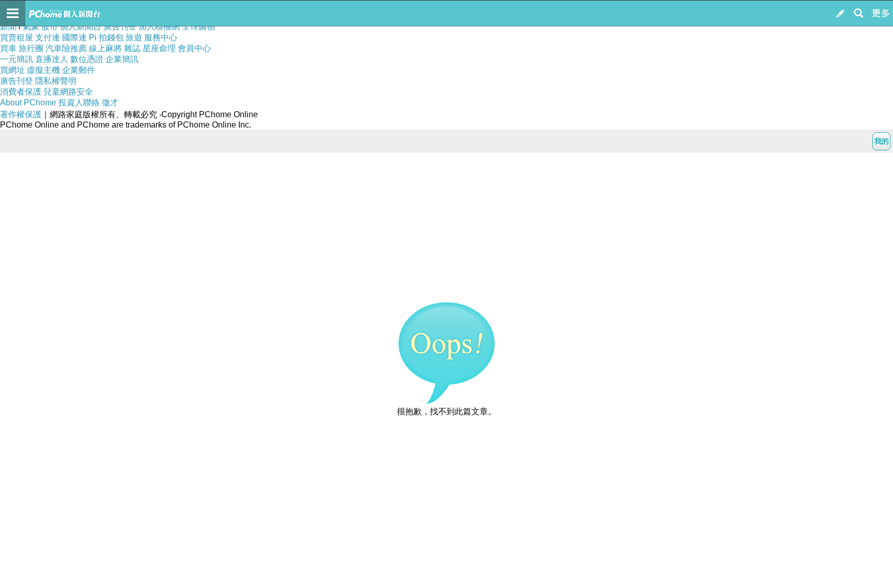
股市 (49, 26)
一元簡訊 (16, 59)
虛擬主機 (43, 70)
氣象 (31, 26)
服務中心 (160, 37)
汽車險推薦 (66, 48)
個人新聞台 (80, 26)
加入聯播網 (159, 26)
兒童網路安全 (68, 91)
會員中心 (194, 48)
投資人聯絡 (79, 102)
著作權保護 (20, 114)
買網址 (12, 70)
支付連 (47, 37)
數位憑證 (86, 59)
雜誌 (132, 48)
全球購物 (198, 26)
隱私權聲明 (55, 80)
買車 (8, 48)
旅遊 (134, 37)
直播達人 (51, 59)
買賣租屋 (16, 37)
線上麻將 (105, 48)
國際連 (74, 37)
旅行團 (31, 48)
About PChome (28, 102)
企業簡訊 (121, 59)
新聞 (8, 26)
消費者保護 (20, 91)
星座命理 (159, 48)
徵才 (110, 102)
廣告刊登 (119, 26)
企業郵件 (78, 70)
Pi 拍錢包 (106, 37)
